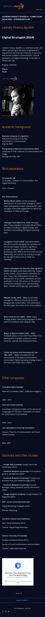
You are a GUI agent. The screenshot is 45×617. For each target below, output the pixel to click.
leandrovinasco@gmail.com (17, 72)
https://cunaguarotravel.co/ (23, 259)
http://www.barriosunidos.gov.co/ (17, 343)
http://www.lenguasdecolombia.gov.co (17, 418)
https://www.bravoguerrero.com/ (17, 324)
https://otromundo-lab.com (12, 186)
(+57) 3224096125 (15, 69)
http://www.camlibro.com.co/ (13, 395)
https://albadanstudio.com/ (14, 308)
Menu (38, 10)
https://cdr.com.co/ (11, 289)
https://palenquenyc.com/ (18, 233)
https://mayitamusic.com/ (13, 214)
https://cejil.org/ (10, 365)
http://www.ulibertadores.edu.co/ (15, 439)
